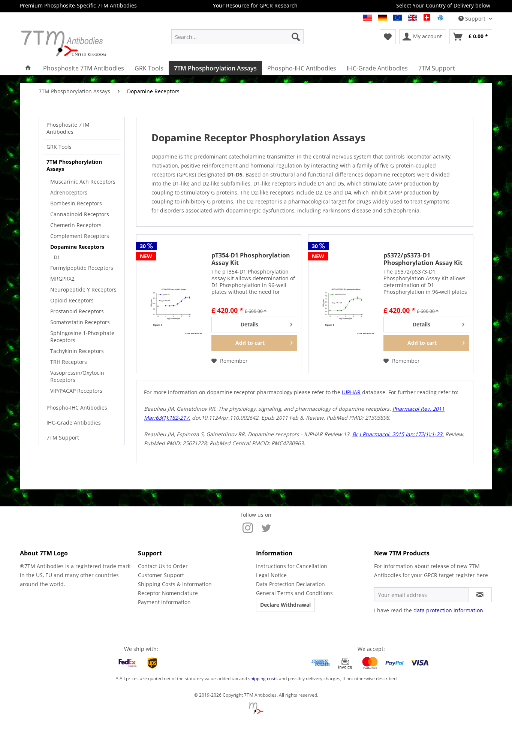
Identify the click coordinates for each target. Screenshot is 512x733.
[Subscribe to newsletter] (480, 594)
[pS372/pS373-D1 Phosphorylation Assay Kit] (344, 303)
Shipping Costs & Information (175, 584)
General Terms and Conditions (294, 593)
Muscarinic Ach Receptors (82, 181)
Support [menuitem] (475, 18)
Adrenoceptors (68, 192)
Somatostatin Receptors (80, 322)
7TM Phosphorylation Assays (74, 165)
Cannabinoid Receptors (79, 214)
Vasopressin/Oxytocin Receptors (77, 376)
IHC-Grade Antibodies (73, 422)
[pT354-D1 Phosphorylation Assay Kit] (172, 303)
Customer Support (161, 575)
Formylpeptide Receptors (81, 267)
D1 (57, 257)
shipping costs (263, 678)
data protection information (448, 610)
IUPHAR (351, 392)
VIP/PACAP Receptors (76, 390)
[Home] (28, 68)
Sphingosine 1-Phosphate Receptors (82, 336)
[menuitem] (237, 36)
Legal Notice (271, 575)
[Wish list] (388, 36)
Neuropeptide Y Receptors (83, 289)
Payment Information (164, 602)
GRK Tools (59, 146)
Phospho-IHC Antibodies (76, 407)
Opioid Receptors (72, 300)
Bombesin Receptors (76, 203)
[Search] (296, 36)
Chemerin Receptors (76, 225)
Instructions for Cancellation (291, 566)
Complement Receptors (79, 235)
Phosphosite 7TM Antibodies (68, 128)
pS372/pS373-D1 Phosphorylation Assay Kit (423, 258)
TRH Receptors (68, 361)
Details (249, 324)
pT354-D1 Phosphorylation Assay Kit (250, 258)
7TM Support (62, 437)
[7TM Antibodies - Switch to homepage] (78, 43)
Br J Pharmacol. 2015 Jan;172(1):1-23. (398, 434)
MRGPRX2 (62, 278)
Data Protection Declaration (290, 584)
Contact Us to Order (163, 566)
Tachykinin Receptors (77, 351)
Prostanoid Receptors (77, 311)
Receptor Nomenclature (168, 593)
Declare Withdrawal (285, 604)
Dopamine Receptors (77, 246)
